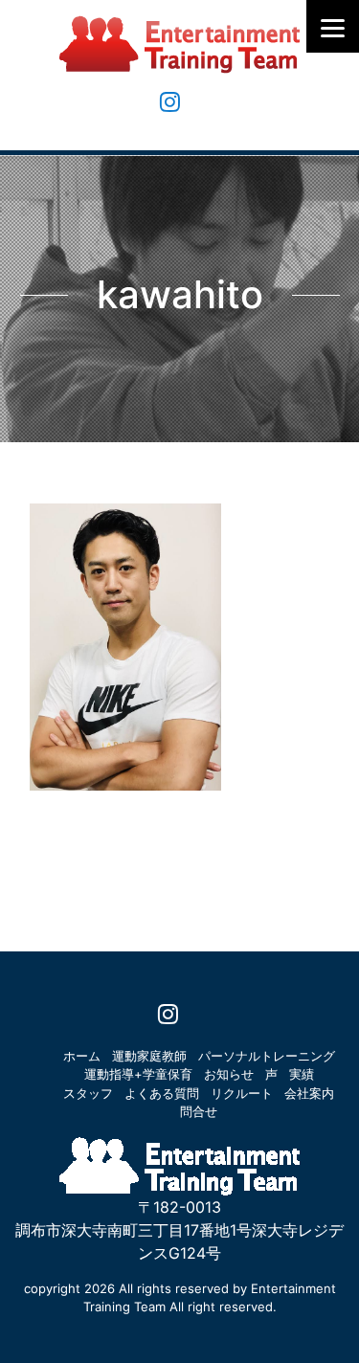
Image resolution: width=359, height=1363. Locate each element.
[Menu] (332, 26)
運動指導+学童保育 (138, 1074)
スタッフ (88, 1093)
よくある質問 (161, 1093)
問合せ (198, 1111)
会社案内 (309, 1093)
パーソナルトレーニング (266, 1055)
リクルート (242, 1093)
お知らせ (229, 1074)
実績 (301, 1074)
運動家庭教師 (149, 1055)
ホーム (82, 1055)
